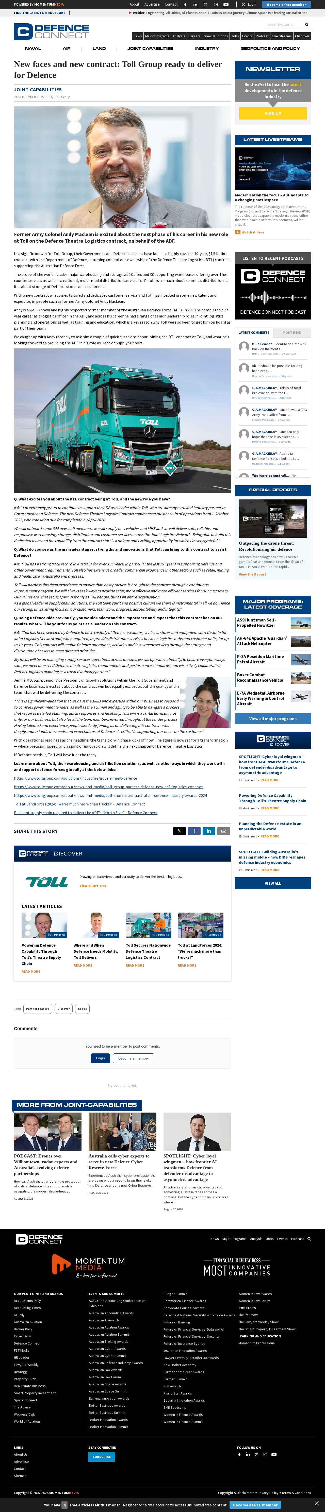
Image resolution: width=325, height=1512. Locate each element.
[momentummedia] (88, 1267)
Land (99, 49)
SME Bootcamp (175, 1407)
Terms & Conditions (296, 1492)
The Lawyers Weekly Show (258, 1322)
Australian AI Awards (104, 1320)
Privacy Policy (268, 1492)
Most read (292, 332)
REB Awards (173, 1386)
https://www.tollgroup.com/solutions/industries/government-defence (75, 778)
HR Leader (21, 1357)
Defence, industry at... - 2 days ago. (271, 441)
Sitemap (20, 1475)
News (138, 36)
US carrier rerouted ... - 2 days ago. (271, 463)
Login (252, 4)
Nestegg (20, 1371)
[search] (306, 24)
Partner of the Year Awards (184, 1372)
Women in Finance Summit (183, 1421)
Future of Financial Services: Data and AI (194, 1329)
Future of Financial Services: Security (192, 1336)
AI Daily (19, 1315)
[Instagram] (265, 1454)
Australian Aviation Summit (109, 1334)
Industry (207, 49)
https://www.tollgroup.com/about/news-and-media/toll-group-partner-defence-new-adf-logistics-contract (108, 786)
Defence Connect (27, 1343)
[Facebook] (239, 1454)
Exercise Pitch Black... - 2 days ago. (271, 420)
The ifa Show (248, 1315)
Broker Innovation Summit (108, 1426)
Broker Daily (23, 1329)
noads (82, 1009)
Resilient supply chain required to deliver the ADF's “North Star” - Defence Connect (85, 812)
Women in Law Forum (254, 1301)
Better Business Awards (107, 1405)
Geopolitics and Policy (270, 49)
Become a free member (286, 4)
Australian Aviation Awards (109, 1327)
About (134, 4)
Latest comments (253, 332)
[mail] (223, 831)
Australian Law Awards (106, 1370)
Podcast (262, 36)
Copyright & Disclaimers (236, 1492)
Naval (33, 49)
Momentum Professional (256, 1343)
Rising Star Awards (178, 1393)
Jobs (235, 36)
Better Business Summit (107, 1412)
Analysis (179, 36)
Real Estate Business (30, 1386)
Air (67, 49)
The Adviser (23, 1407)
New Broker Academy (180, 1365)
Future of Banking (177, 1322)
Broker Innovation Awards (108, 1419)
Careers (194, 36)
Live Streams (282, 36)
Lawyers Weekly (26, 1364)
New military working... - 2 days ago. (272, 376)
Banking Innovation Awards (109, 1398)
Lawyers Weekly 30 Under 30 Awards (191, 1357)
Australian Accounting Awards (111, 1313)
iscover (304, 36)
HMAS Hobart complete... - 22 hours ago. (274, 354)
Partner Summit (175, 1379)
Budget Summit (175, 1293)
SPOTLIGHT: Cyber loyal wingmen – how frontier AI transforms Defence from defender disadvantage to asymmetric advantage (190, 1167)
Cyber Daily (22, 1336)
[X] (179, 831)
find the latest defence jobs (40, 13)
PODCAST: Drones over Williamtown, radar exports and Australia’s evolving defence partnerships (45, 1164)
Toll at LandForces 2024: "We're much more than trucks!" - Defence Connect (79, 804)
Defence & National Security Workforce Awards (199, 1315)
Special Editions (216, 36)
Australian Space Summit (107, 1391)
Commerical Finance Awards (185, 1301)
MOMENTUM (49, 4)
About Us (21, 1454)
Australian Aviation (28, 1322)
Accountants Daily (27, 1300)
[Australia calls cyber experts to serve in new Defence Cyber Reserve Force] (122, 1132)
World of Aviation (27, 1421)
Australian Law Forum (105, 1377)
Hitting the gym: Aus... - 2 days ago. (272, 397)
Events (247, 36)
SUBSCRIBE (102, 1456)
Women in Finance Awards (183, 1414)
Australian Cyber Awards (107, 1348)
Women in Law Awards (255, 1293)
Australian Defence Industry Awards (116, 1362)
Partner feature (37, 1009)
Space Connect (25, 1400)
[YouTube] (274, 1454)
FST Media (21, 1350)
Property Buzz (25, 1378)
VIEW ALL (273, 883)
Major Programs (157, 36)
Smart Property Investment (35, 1393)
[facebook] (194, 831)
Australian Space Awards (107, 1384)
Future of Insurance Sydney (184, 1343)
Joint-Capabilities (150, 49)
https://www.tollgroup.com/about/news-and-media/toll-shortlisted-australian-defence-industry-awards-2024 (110, 795)
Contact (171, 4)
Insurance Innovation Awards (185, 1350)
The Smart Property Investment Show (267, 1329)
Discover (63, 1009)
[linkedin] (209, 831)
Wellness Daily (25, 1414)
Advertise (152, 4)
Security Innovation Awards (184, 1400)
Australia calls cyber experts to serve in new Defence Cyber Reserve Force (119, 1161)
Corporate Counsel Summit (184, 1308)
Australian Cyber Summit (107, 1355)
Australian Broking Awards (108, 1341)
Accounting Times (27, 1307)
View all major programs (273, 718)
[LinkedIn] (248, 1454)
